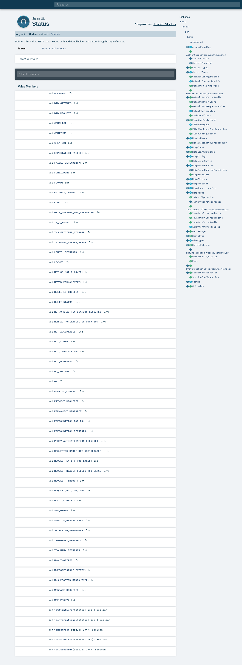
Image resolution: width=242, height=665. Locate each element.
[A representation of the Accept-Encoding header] (190, 47)
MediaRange (199, 231)
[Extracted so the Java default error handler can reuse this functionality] (190, 170)
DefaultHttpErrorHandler (207, 97)
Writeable (198, 286)
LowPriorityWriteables (206, 227)
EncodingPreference (204, 120)
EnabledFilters (201, 115)
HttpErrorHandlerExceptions (209, 170)
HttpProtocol (200, 183)
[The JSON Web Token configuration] (190, 197)
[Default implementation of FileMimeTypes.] (190, 85)
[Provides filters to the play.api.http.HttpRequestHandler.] (190, 179)
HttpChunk (198, 147)
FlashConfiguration (204, 133)
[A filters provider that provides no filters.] (190, 245)
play (34, 18)
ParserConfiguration (204, 256)
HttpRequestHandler (204, 188)
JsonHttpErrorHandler (205, 222)
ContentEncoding (202, 63)
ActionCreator (200, 58)
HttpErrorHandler (202, 165)
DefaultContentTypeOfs (206, 81)
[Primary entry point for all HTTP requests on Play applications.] (190, 188)
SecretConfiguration (204, 272)
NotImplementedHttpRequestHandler (207, 252)
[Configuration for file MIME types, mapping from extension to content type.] (190, 129)
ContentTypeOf (200, 67)
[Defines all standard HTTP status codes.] (190, 281)
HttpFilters (199, 179)
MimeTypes (198, 240)
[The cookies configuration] (190, 76)
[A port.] (190, 261)
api (38, 18)
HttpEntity (199, 156)
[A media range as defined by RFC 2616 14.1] (190, 231)
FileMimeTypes (200, 124)
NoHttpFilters (200, 245)
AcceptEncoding (201, 47)
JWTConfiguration (202, 197)
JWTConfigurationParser (206, 202)
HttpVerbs (198, 192)
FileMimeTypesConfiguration (209, 129)
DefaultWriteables (203, 111)
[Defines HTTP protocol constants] (187, 183)
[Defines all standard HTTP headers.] (187, 138)
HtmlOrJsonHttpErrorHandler (209, 142)
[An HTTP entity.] (190, 156)
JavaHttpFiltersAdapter (206, 213)
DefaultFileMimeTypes (205, 85)
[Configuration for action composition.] (190, 51)
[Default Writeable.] (190, 111)
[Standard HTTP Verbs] (187, 192)
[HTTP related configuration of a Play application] (190, 152)
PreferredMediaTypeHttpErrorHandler (208, 269)
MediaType (198, 236)
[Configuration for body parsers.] (190, 256)
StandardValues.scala (54, 48)
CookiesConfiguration (205, 76)
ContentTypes (200, 72)
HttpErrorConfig (202, 161)
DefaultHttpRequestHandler (208, 106)
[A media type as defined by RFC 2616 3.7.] (190, 236)
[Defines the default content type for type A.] (190, 67)
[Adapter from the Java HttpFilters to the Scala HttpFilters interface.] (190, 213)
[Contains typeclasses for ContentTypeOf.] (190, 81)
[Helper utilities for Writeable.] (187, 286)
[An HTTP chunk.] (190, 147)
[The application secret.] (190, 272)
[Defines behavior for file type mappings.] (190, 124)
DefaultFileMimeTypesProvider (204, 93)
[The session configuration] (190, 277)
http (43, 18)
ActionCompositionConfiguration (206, 55)
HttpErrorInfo (200, 174)
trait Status (165, 24)
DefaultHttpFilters (204, 102)
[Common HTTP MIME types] (187, 240)
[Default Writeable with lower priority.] (190, 227)
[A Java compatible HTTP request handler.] (190, 206)
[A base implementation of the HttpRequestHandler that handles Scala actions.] (190, 106)
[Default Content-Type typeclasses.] (187, 67)
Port (195, 261)
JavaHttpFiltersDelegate (207, 217)
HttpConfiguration (203, 152)
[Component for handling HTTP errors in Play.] (190, 165)
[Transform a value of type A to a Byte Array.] (190, 286)
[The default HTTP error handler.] (190, 97)
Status (196, 281)
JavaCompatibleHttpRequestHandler (207, 209)
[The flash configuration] (190, 133)
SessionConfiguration (205, 277)
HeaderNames (199, 138)
